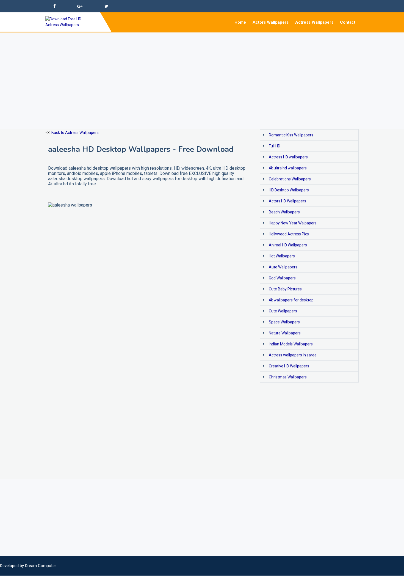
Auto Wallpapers (283, 267)
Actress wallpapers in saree (293, 355)
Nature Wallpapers (285, 333)
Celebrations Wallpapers (290, 179)
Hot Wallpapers (282, 256)
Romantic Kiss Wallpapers (291, 135)
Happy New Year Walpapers (293, 223)
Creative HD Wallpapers (289, 366)
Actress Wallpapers (314, 22)
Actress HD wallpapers (288, 157)
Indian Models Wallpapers (291, 344)
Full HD (274, 146)
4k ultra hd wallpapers (288, 168)
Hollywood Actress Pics (289, 234)
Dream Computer (40, 565)
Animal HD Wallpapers (288, 245)
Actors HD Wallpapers (287, 201)
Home (240, 22)
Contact (347, 22)
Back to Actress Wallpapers (75, 132)
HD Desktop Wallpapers (289, 190)
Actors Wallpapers (271, 22)
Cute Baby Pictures (285, 289)
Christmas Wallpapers (288, 377)
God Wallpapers (282, 278)
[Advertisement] (165, 70)
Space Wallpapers (284, 322)
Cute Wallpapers (283, 311)
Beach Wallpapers (284, 212)
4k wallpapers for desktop (291, 300)
